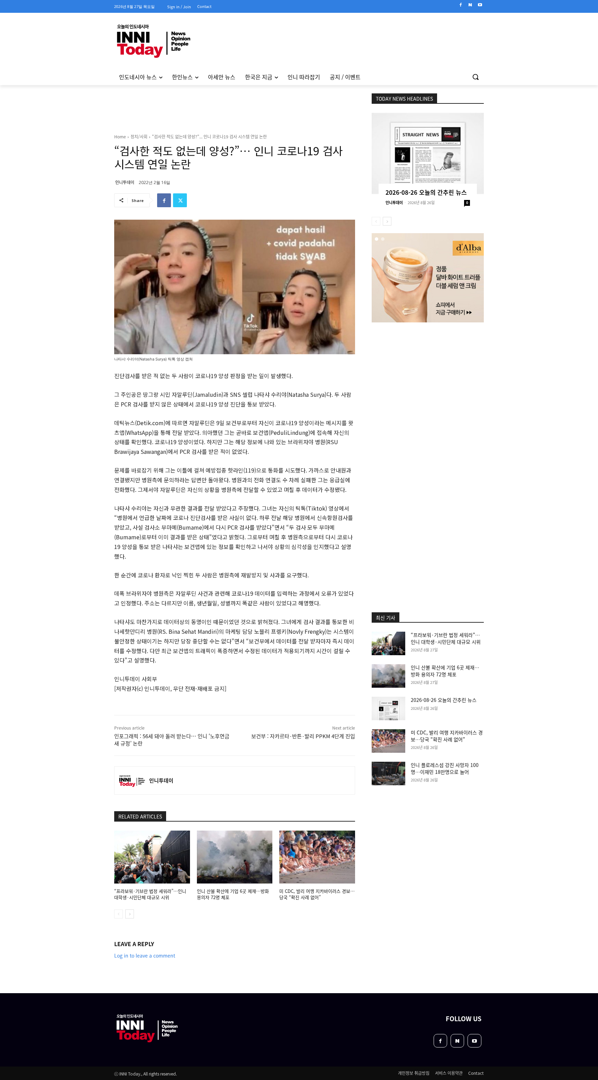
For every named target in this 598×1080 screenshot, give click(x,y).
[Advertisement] (84, 179)
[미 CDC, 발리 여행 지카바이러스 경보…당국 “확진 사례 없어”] (317, 857)
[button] (475, 76)
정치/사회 (138, 136)
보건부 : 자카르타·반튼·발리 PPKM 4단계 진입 (303, 736)
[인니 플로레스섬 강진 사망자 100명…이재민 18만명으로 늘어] (388, 773)
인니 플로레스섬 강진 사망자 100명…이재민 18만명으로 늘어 (445, 768)
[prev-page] (118, 913)
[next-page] (129, 913)
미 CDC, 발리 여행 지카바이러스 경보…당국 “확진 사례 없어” (317, 894)
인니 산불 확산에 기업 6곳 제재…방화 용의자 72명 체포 (233, 894)
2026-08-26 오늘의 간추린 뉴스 (426, 192)
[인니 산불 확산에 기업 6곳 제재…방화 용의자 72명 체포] (235, 857)
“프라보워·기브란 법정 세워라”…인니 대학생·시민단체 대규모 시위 (150, 894)
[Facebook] (461, 5)
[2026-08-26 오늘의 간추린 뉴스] (428, 153)
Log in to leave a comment (144, 955)
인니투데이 (124, 182)
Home (120, 136)
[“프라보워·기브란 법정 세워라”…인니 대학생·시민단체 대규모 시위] (152, 857)
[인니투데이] (132, 780)
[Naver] (470, 5)
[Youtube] (480, 5)
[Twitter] (180, 200)
